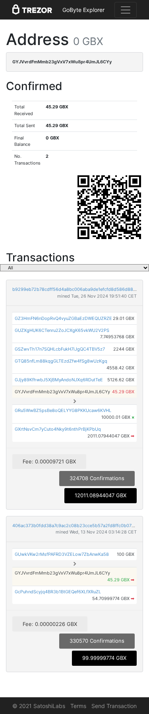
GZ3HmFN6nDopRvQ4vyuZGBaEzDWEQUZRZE (63, 318)
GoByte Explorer (83, 9)
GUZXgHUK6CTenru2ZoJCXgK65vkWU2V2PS (62, 330)
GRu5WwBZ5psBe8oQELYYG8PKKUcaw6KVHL (63, 410)
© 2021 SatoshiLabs (38, 705)
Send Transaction (114, 705)
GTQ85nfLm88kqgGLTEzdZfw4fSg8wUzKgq (61, 361)
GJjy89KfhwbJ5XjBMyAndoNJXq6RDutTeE (59, 379)
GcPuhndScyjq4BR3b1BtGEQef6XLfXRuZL (58, 591)
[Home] (32, 10)
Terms (78, 705)
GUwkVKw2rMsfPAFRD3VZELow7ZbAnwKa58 (62, 554)
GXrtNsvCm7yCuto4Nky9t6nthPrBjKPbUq (58, 429)
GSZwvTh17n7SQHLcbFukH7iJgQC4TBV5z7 (60, 349)
